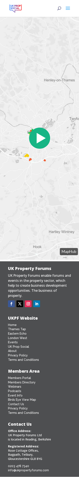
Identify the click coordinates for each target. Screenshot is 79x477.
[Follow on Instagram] (28, 303)
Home (12, 325)
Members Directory (22, 382)
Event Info (15, 395)
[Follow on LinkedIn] (36, 303)
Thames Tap (17, 329)
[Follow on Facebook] (11, 303)
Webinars (14, 386)
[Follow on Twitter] (19, 303)
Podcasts (14, 391)
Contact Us (16, 404)
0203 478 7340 (18, 466)
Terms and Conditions (23, 359)
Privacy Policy (18, 355)
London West (17, 338)
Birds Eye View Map (22, 399)
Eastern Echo (17, 333)
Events (13, 342)
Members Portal (19, 378)
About (12, 351)
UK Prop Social (18, 346)
